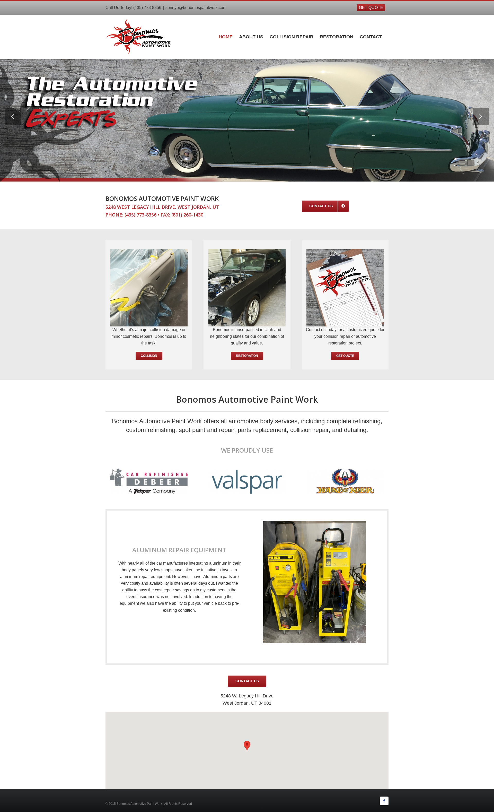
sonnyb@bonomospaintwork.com (195, 7)
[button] (247, 745)
